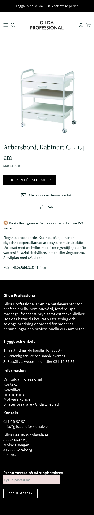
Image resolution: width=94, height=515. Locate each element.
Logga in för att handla (30, 180)
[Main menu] (5, 25)
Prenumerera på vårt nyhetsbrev (33, 472)
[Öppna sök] (13, 25)
